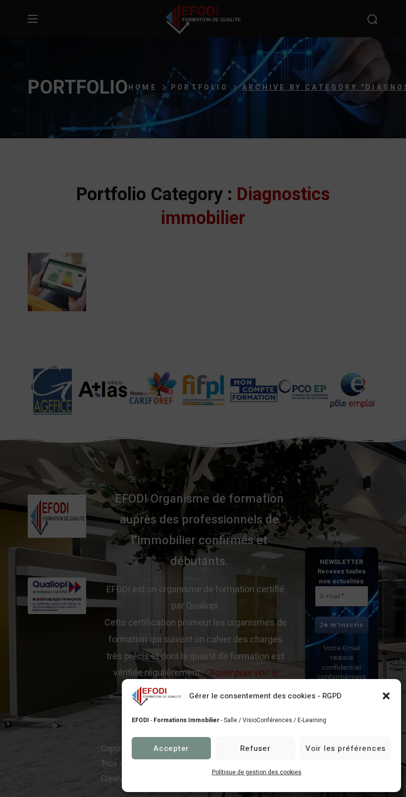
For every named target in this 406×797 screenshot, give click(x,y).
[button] (386, 696)
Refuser (255, 748)
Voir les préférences (345, 748)
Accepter (171, 748)
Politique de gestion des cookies (257, 772)
